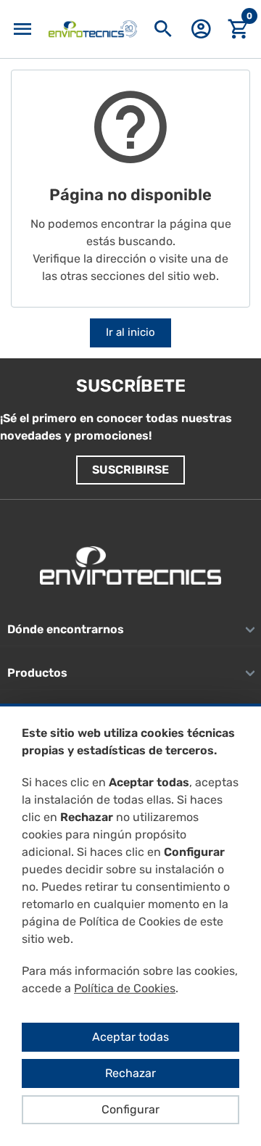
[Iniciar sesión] (200, 34)
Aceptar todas (130, 1037)
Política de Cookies (124, 988)
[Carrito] (238, 29)
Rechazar (130, 1073)
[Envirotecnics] (93, 29)
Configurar (131, 1109)
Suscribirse (130, 470)
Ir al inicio (130, 332)
